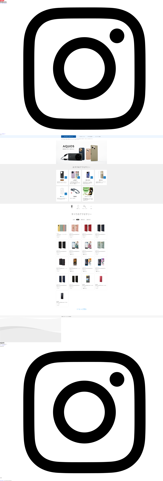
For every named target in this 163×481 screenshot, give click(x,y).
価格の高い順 (82, 219)
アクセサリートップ (82, 136)
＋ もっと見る (81, 309)
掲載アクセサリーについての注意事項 (66, 316)
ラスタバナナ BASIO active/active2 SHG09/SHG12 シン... (74, 234)
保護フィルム (72, 254)
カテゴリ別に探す (90, 136)
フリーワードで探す (98, 136)
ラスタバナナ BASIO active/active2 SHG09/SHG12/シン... (87, 268)
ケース (58, 237)
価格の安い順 (88, 219)
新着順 (78, 219)
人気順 (74, 219)
